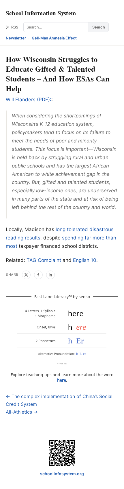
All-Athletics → (22, 412)
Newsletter (16, 38)
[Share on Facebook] (38, 275)
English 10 (84, 260)
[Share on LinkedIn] (50, 275)
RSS (14, 27)
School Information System (41, 13)
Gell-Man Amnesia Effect (54, 38)
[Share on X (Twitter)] (26, 275)
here (61, 380)
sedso (84, 296)
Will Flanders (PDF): (28, 99)
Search (98, 27)
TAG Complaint (44, 260)
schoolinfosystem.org (62, 473)
